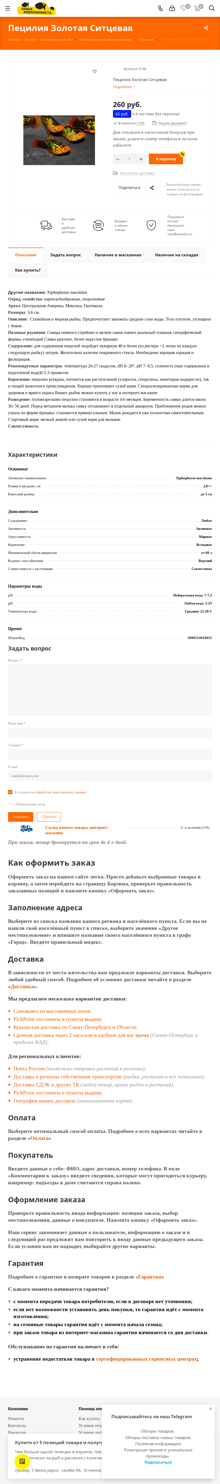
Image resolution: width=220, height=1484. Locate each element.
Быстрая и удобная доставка (69, 225)
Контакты (17, 1425)
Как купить (89, 1418)
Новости (16, 1418)
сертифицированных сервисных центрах (146, 1359)
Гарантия (150, 1277)
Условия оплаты (93, 1425)
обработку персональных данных (60, 792)
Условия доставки (95, 1432)
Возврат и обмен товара (121, 225)
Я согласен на (50, 792)
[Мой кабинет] (172, 8)
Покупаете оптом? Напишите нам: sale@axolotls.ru (179, 225)
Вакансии (17, 1432)
